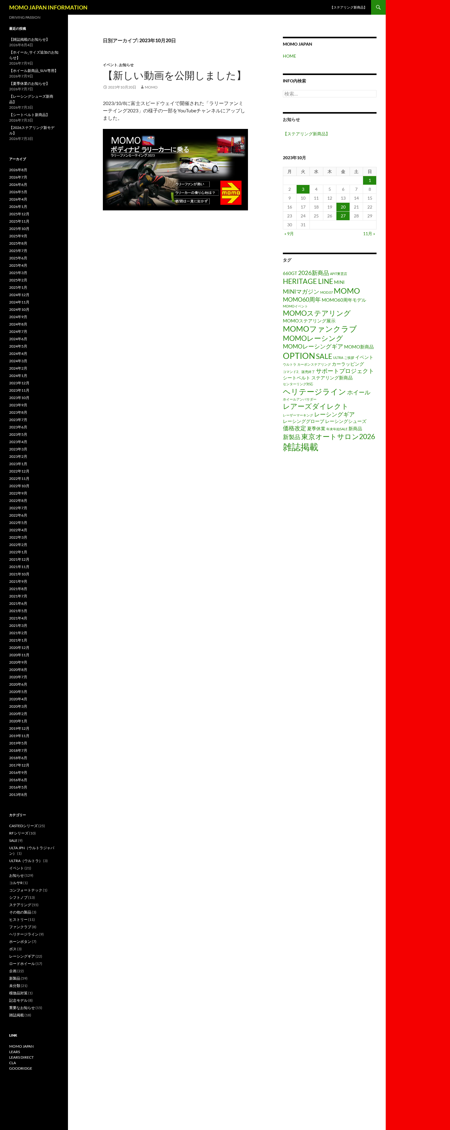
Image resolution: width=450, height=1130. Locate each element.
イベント (110, 64)
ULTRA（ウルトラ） (26, 860)
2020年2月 (18, 713)
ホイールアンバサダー (300, 399)
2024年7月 (18, 331)
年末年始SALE (336, 429)
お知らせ (126, 64)
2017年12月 (19, 765)
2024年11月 (19, 302)
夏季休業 (316, 428)
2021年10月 (19, 574)
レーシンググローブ (303, 421)
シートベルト (296, 377)
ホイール (358, 392)
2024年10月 (19, 309)
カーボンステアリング (314, 364)
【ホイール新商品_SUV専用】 (33, 70)
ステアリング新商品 (332, 377)
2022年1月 (18, 552)
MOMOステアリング (317, 313)
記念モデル (18, 1000)
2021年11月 (19, 566)
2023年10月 (19, 397)
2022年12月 (19, 471)
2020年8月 (18, 669)
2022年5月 (18, 522)
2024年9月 (18, 317)
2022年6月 (18, 515)
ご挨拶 (349, 358)
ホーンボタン (20, 941)
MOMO (347, 290)
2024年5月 (18, 346)
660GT (290, 273)
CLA (12, 1062)
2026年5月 (18, 192)
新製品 (291, 436)
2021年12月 (19, 559)
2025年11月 (19, 221)
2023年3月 (18, 449)
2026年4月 (18, 199)
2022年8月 (18, 500)
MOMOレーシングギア (313, 346)
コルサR (16, 882)
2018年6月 (18, 757)
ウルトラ (289, 364)
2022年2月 (18, 544)
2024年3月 (18, 361)
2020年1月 (18, 721)
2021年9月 (18, 581)
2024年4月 (18, 353)
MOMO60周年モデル (344, 300)
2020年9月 (18, 662)
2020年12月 (19, 647)
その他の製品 (20, 912)
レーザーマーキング (298, 415)
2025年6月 (18, 258)
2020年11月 (19, 655)
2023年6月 (18, 427)
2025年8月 (18, 243)
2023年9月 (18, 405)
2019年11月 (19, 735)
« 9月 (289, 233)
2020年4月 (18, 699)
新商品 (355, 428)
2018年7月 (18, 750)
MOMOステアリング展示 (309, 320)
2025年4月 (18, 265)
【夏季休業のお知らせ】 (29, 83)
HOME (289, 55)
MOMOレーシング (313, 338)
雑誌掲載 (300, 446)
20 (343, 206)
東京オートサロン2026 (338, 436)
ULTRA (338, 358)
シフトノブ (18, 897)
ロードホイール (22, 963)
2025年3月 (18, 272)
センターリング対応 (298, 384)
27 (343, 215)
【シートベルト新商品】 (29, 114)
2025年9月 (18, 236)
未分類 (14, 985)
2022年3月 (18, 537)
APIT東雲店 (338, 274)
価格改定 (294, 427)
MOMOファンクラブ (320, 328)
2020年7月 (18, 677)
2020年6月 (18, 684)
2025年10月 (19, 228)
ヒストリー (18, 919)
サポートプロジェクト (345, 370)
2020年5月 (18, 691)
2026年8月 (18, 170)
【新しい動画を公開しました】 (174, 75)
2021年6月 (18, 603)
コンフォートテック (25, 890)
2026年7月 (18, 177)
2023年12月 (19, 383)
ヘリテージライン (314, 391)
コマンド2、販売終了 (299, 372)
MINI (339, 282)
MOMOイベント (295, 306)
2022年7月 (18, 508)
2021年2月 (18, 633)
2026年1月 (18, 206)
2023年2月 (18, 456)
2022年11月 (19, 478)
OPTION (299, 356)
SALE (324, 356)
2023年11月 (19, 390)
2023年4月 (18, 441)
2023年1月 (18, 463)
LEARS (14, 1051)
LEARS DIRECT (21, 1057)
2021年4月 (18, 618)
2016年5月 (18, 787)
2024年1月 (18, 375)
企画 (13, 971)
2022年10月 (19, 486)
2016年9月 (18, 772)
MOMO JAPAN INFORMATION (48, 7)
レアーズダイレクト (316, 406)
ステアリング (20, 904)
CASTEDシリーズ (23, 825)
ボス (13, 949)
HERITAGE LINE (308, 281)
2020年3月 (18, 706)
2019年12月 (19, 728)
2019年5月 (18, 743)
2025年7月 (18, 250)
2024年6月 (18, 339)
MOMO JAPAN (21, 1046)
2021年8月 (18, 588)
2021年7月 (18, 596)
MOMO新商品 (359, 346)
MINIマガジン (301, 291)
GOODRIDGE (20, 1068)
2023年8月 (18, 412)
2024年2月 (18, 368)
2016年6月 (18, 780)
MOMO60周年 (302, 299)
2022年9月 (18, 493)
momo (151, 87)
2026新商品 (313, 272)
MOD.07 (326, 292)
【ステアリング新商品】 (348, 7)
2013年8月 (18, 794)
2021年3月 (18, 625)
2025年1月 (18, 287)
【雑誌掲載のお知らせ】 (29, 39)
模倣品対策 (18, 993)
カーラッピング (348, 364)
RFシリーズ (18, 833)
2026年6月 (18, 184)
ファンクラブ (20, 927)
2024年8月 (18, 324)
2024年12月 (19, 294)
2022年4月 (18, 530)
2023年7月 (18, 419)
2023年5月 (18, 434)
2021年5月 (18, 610)
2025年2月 (18, 280)
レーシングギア (334, 414)
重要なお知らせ (22, 1007)
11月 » (369, 233)
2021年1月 (18, 640)
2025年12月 (19, 214)
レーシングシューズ (345, 421)
